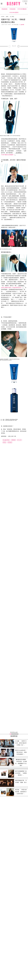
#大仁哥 (19, 440)
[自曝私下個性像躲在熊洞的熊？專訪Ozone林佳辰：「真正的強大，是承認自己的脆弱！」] (7, 753)
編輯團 (22, 24)
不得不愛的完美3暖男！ (8, 154)
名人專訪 (12, 16)
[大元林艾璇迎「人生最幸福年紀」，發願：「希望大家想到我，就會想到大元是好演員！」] (7, 792)
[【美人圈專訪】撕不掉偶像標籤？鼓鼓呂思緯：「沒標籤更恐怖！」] (7, 774)
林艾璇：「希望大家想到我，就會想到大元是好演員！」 (21, 791)
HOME (2, 16)
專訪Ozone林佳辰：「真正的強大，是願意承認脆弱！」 (21, 752)
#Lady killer (6, 440)
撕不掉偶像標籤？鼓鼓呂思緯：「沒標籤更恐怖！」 (21, 773)
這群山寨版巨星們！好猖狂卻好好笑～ (12, 287)
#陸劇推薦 (4, 9)
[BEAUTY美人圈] (13, 3)
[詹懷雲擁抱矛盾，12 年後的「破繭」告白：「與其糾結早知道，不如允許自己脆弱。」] (7, 783)
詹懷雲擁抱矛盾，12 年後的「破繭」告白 (21, 781)
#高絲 (4, 442)
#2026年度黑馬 (13, 12)
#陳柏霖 (13, 440)
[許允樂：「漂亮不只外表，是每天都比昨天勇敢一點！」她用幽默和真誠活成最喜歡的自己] (7, 743)
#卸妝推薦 (12, 9)
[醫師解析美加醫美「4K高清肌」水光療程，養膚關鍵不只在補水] (7, 762)
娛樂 (7, 16)
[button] (18, 46)
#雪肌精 (10, 442)
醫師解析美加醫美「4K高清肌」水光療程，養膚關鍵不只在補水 (21, 762)
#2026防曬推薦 (22, 9)
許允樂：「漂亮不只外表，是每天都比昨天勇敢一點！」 (21, 743)
